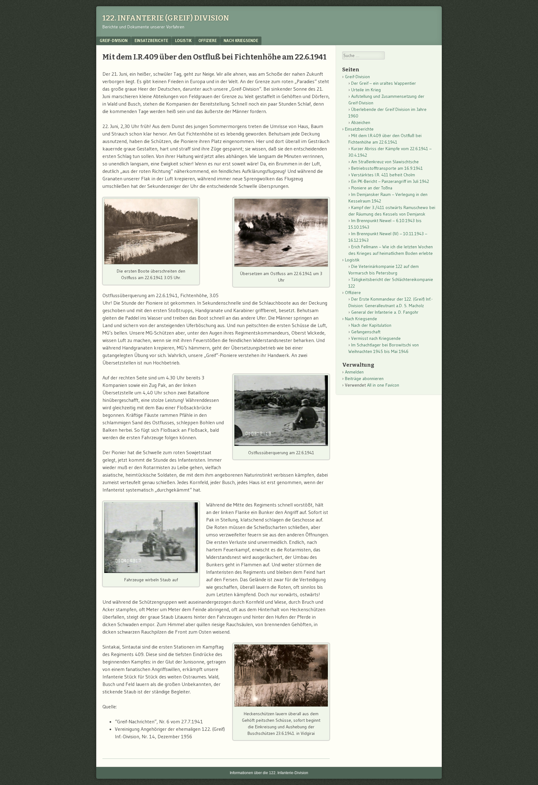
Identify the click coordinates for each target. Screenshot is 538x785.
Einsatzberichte (151, 40)
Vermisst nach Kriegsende (376, 338)
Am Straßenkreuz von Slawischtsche (385, 161)
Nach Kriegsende (241, 40)
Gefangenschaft (365, 332)
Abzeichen (360, 122)
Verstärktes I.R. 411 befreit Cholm (383, 175)
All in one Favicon (383, 385)
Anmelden (354, 372)
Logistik (183, 40)
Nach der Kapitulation (371, 325)
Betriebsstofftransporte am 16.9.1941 (387, 168)
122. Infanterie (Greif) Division (165, 18)
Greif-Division (114, 40)
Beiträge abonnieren (364, 378)
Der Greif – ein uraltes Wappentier (383, 83)
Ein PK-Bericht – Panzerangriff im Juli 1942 (390, 181)
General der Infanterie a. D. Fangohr (384, 312)
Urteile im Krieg (366, 90)
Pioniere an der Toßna (371, 188)
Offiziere (207, 40)
